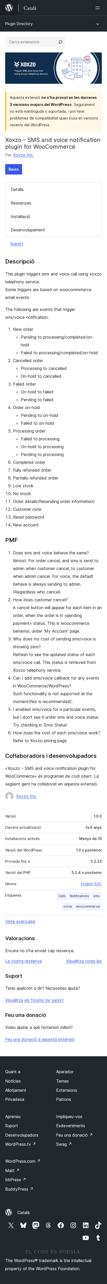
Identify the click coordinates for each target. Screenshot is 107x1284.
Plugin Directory (19, 23)
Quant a (12, 1071)
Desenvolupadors (21, 1135)
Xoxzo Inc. (23, 155)
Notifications (79, 896)
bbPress (15, 1179)
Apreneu (13, 1116)
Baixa (14, 169)
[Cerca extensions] (60, 42)
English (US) (91, 883)
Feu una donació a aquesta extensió (40, 1039)
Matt (12, 1170)
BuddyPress (19, 1189)
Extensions (66, 1090)
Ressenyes (21, 203)
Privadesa (14, 1099)
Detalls (17, 189)
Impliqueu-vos (69, 1116)
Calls (62, 896)
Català (23, 1212)
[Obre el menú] (98, 8)
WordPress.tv (20, 1144)
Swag (64, 1144)
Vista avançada (20, 921)
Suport (16, 243)
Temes (62, 1081)
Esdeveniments (70, 1125)
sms (96, 896)
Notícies (13, 1081)
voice (67, 906)
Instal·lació (20, 216)
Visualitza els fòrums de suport (34, 1000)
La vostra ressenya (23, 961)
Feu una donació (74, 1135)
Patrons (63, 1099)
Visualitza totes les (84, 961)
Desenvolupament (28, 229)
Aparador (64, 1071)
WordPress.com (23, 1161)
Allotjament (15, 1090)
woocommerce (88, 906)
